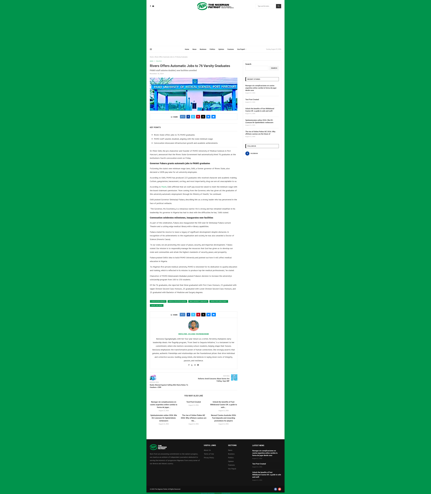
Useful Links (210, 445)
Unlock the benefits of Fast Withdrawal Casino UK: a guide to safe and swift (259, 110)
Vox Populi (241, 49)
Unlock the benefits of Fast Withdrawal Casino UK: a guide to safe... (223, 405)
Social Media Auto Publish (207, 493)
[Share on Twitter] (193, 116)
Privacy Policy (209, 457)
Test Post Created (193, 402)
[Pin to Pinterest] (198, 116)
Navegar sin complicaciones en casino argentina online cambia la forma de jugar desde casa (260, 88)
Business (203, 49)
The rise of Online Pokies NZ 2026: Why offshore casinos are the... (193, 418)
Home (187, 49)
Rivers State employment (219, 301)
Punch (163, 186)
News (194, 49)
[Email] (153, 6)
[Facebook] (150, 6)
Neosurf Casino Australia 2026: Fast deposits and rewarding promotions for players (223, 418)
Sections (232, 445)
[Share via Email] (213, 116)
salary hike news (156, 305)
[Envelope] (279, 489)
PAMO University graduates (198, 301)
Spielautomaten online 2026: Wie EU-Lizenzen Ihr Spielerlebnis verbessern (163, 418)
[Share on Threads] (203, 116)
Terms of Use (209, 454)
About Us (207, 450)
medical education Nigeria (177, 301)
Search (278, 6)
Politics (212, 49)
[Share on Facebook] (188, 116)
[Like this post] (183, 116)
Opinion (221, 49)
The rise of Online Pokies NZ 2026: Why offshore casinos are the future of (260, 133)
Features (230, 49)
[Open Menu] (151, 49)
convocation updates (158, 301)
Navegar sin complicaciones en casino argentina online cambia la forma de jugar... (163, 405)
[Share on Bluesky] (208, 116)
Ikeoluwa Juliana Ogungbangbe (193, 334)
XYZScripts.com (226, 493)
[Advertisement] (215, 29)
